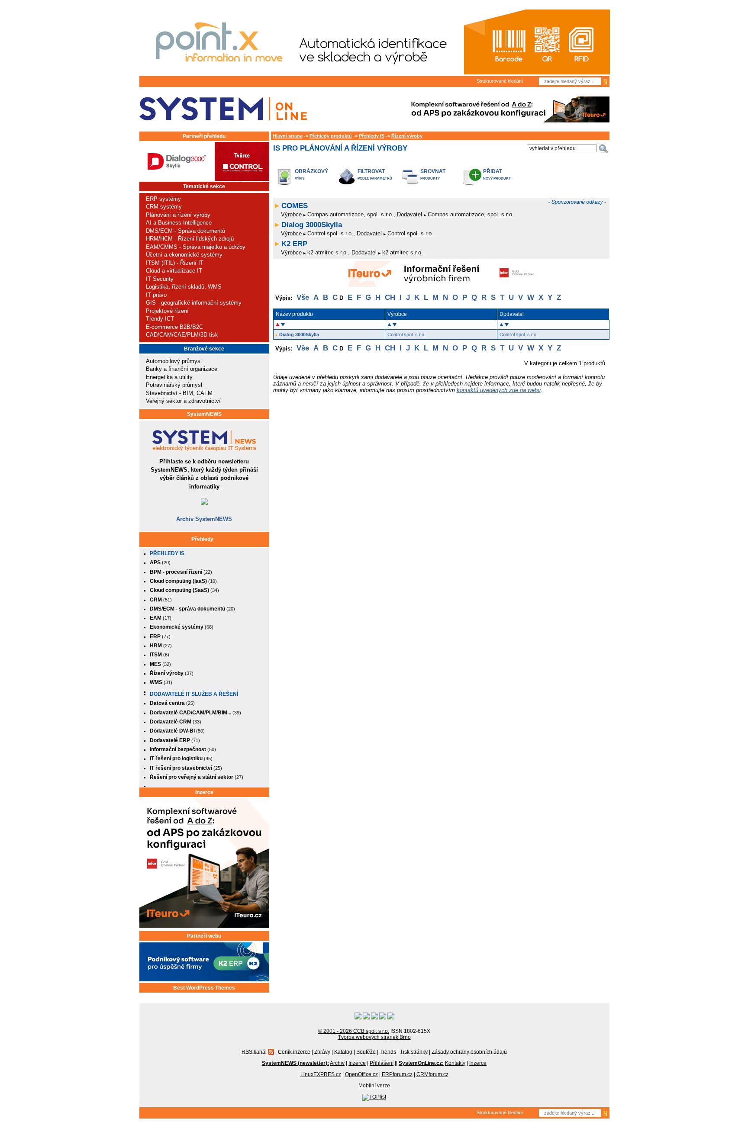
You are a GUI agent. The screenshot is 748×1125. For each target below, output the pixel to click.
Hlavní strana (288, 135)
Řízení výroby (406, 135)
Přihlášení (381, 1063)
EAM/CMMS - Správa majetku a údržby (195, 247)
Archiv (337, 1063)
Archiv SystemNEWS (204, 519)
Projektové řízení (167, 311)
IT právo (156, 295)
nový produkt (497, 178)
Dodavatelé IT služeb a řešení (194, 694)
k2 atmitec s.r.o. (327, 252)
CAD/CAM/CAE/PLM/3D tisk (182, 334)
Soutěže (366, 1051)
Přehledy (202, 539)
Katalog (343, 1051)
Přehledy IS (167, 553)
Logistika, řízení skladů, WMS (184, 286)
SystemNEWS (204, 414)
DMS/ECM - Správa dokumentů (185, 231)
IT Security (160, 279)
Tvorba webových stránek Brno (374, 1037)
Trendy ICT (160, 318)
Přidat (492, 171)
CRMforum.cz (432, 1074)
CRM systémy (164, 206)
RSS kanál (254, 1051)
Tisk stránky (414, 1051)
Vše (303, 297)
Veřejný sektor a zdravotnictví (183, 401)
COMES (294, 206)
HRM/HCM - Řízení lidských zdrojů (190, 238)
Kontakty (455, 1063)
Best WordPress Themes (204, 988)
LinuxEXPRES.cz (320, 1074)
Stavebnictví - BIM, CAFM (179, 393)
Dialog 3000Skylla (311, 225)
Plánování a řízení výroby (178, 215)
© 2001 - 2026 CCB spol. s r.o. (353, 1031)
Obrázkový (311, 171)
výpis (299, 178)
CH (390, 297)
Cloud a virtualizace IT (174, 270)
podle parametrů (375, 178)
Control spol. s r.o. (330, 233)
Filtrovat (371, 171)
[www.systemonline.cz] (223, 109)
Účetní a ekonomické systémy (184, 254)
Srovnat (432, 171)
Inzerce (204, 792)
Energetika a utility (169, 377)
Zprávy (322, 1051)
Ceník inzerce (294, 1051)
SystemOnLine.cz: (421, 1063)
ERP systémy (163, 199)
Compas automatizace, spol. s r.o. (350, 214)
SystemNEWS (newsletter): (295, 1063)
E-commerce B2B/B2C (174, 327)
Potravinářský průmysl (174, 385)
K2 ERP (294, 244)
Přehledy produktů (331, 135)
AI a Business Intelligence (179, 222)
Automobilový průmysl (174, 361)
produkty (430, 178)
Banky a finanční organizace (181, 369)
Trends (388, 1051)
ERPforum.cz (397, 1074)
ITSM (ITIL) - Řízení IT (174, 263)
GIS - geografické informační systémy (194, 302)
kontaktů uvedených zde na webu (499, 390)
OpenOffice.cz (361, 1074)
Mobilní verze (374, 1086)
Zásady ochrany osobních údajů (469, 1051)
